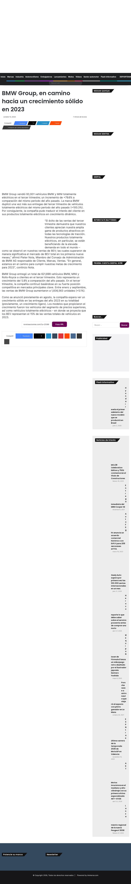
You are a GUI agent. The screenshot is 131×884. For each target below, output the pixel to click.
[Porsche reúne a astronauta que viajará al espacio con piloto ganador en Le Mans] (107, 691)
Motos (71, 77)
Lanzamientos (60, 77)
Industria (20, 77)
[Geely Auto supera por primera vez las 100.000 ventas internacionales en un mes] (109, 564)
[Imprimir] (6, 341)
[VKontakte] (73, 336)
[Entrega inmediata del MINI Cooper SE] (109, 493)
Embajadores (46, 77)
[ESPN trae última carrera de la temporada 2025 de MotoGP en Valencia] (109, 727)
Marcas (10, 77)
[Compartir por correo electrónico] (79, 336)
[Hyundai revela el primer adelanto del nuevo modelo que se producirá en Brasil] (109, 396)
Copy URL (59, 324)
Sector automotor (91, 77)
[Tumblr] (54, 336)
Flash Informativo (108, 77)
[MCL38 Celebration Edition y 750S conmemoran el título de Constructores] (109, 454)
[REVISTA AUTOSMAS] (65, 34)
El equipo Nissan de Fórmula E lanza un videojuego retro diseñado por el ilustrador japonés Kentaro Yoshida (119, 655)
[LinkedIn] (48, 336)
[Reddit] (67, 336)
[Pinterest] (60, 336)
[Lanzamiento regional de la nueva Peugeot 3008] (109, 814)
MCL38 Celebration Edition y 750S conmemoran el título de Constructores (118, 472)
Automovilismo (32, 77)
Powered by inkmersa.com (87, 875)
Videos (79, 77)
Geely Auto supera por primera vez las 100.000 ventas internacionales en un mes (118, 582)
